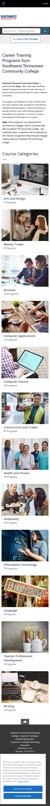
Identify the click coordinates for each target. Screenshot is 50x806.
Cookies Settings (23, 796)
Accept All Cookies (23, 788)
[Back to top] (25, 734)
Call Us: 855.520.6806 (25, 39)
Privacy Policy (23, 781)
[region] (23, 779)
